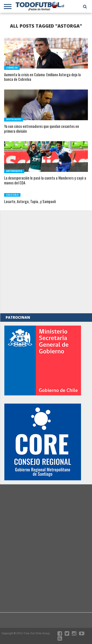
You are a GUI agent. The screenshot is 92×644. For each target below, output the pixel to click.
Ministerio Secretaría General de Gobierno (42, 360)
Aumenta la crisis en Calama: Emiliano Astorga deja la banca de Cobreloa (42, 77)
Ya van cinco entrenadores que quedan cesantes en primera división (41, 129)
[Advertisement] (46, 262)
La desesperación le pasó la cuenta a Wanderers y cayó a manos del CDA (45, 180)
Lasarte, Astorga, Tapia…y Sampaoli (30, 201)
